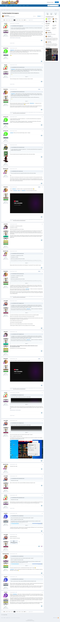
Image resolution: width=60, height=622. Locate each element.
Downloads (10, 5)
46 (19, 611)
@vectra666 (15, 190)
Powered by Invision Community (30, 620)
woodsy (5, 23)
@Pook (19, 190)
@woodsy (11, 132)
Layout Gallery (16, 5)
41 (11, 611)
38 (6, 611)
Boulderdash (5, 168)
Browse (28, 5)
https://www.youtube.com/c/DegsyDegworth (19, 113)
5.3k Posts (6, 35)
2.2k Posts (6, 524)
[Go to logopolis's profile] (6, 516)
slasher (5, 144)
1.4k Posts (6, 569)
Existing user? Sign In (50, 2)
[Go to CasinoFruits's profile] (6, 51)
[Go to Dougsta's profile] (6, 595)
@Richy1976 (23, 190)
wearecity (6, 224)
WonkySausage (6, 553)
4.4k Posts (6, 246)
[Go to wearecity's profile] (6, 227)
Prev (4, 611)
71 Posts (6, 126)
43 (14, 611)
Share (35, 16)
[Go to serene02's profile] (46, 19)
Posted (13, 23)
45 (17, 611)
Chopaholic (7, 15)
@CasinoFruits (32, 103)
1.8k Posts (6, 164)
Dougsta (5, 592)
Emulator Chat (12, 16)
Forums (6, 5)
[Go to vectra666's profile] (6, 304)
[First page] (2, 20)
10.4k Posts (6, 315)
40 (9, 611)
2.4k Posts (6, 104)
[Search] (58, 5)
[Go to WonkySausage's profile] (6, 557)
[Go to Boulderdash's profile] (6, 172)
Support (24, 5)
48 (22, 611)
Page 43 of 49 (31, 611)
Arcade (20, 5)
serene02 (49, 18)
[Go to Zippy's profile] (53, 21)
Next (25, 611)
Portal (3, 5)
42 (12, 611)
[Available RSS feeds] (58, 617)
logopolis (5, 513)
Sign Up (57, 2)
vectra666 (6, 300)
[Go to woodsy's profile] (6, 27)
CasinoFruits (5, 48)
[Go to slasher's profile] (6, 148)
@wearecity (28, 339)
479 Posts (6, 607)
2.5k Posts (6, 258)
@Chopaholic (13, 69)
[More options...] (42, 23)
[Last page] (26, 20)
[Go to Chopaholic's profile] (3, 16)
